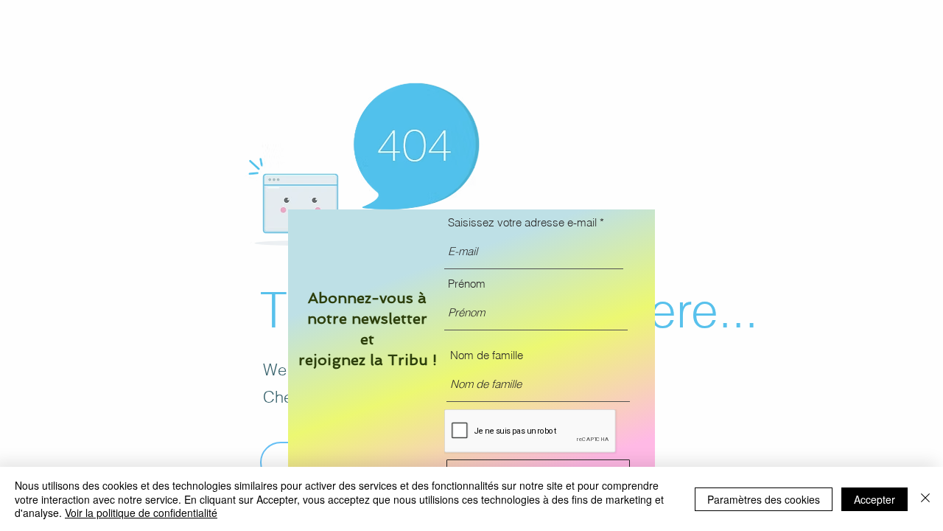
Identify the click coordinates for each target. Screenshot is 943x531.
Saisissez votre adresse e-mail (522, 222)
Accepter (874, 499)
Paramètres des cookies (763, 499)
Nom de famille (486, 355)
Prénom (466, 283)
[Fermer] (925, 499)
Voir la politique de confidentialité (141, 512)
